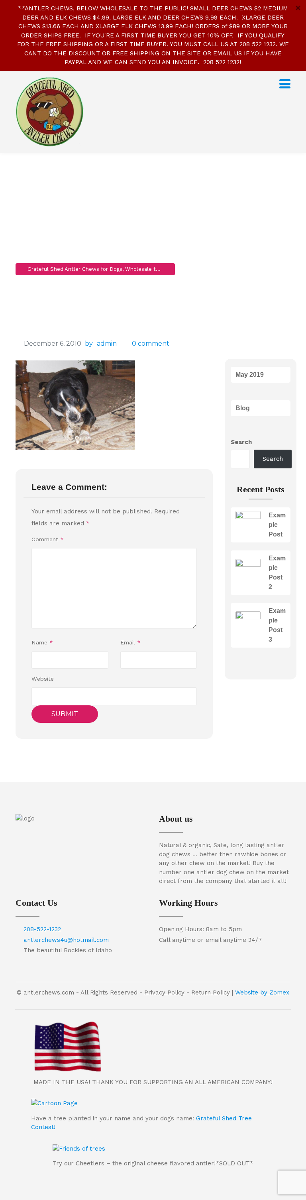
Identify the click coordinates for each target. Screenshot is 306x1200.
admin (107, 343)
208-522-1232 (42, 929)
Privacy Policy (164, 992)
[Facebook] (81, 831)
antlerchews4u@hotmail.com (66, 940)
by (89, 343)
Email (130, 642)
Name (42, 642)
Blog (242, 408)
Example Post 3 (277, 625)
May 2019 (249, 374)
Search (241, 442)
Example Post (277, 525)
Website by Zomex (262, 992)
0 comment (150, 343)
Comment (47, 539)
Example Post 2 (277, 572)
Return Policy (210, 992)
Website (42, 678)
